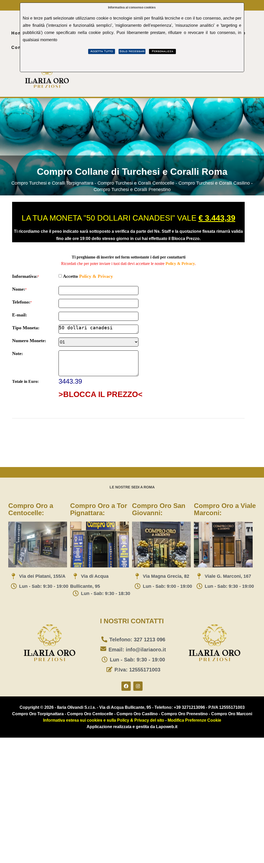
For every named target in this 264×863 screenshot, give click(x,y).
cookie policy (101, 32)
